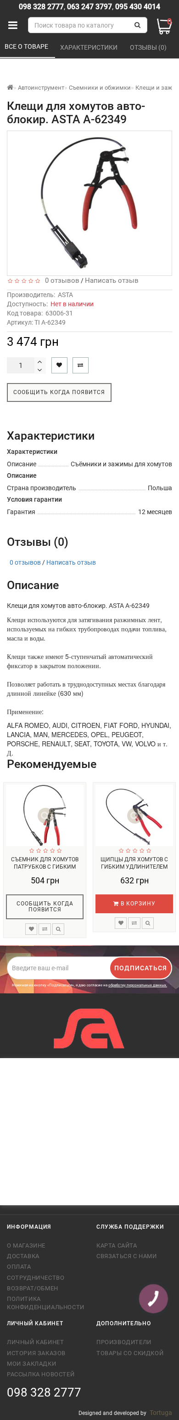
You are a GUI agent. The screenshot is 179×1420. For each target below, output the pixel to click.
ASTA (65, 294)
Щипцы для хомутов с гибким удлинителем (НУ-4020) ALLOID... (134, 867)
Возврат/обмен (32, 1288)
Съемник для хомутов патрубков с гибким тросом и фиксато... (44, 867)
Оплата (19, 1266)
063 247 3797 (89, 6)
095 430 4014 (136, 6)
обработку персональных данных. (137, 985)
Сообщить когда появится (59, 392)
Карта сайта (116, 1245)
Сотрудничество (35, 1277)
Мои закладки (31, 1363)
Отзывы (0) (149, 47)
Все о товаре (27, 46)
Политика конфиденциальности (45, 1303)
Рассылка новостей (40, 1374)
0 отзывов (60, 280)
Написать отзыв (112, 280)
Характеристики (89, 47)
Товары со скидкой (129, 1353)
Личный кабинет (35, 1342)
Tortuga (161, 1412)
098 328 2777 (41, 6)
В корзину (137, 903)
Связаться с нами (126, 1256)
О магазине (26, 1245)
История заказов (36, 1353)
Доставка (23, 1256)
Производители (123, 1342)
